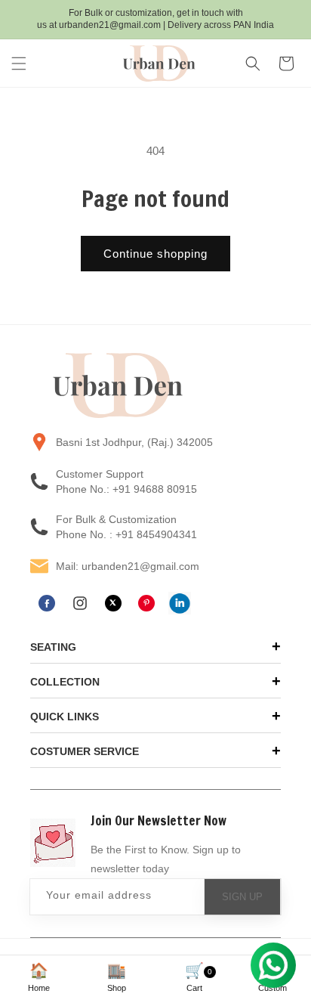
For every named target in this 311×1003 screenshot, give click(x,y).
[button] (18, 63)
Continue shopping (155, 253)
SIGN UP (242, 896)
